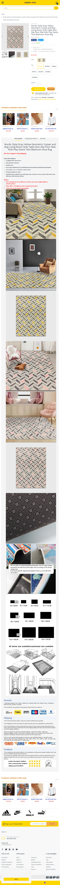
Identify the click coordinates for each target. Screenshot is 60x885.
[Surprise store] (30, 2)
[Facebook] (2, 849)
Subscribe (52, 824)
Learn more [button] (7, 875)
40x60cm (54, 66)
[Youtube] (17, 849)
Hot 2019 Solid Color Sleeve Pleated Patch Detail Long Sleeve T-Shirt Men (51, 128)
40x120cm (47, 66)
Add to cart (39, 89)
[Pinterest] (13, 849)
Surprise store (34, 23)
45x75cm (34, 71)
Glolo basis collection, (44, 51)
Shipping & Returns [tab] (31, 138)
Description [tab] (18, 138)
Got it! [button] (16, 879)
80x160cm (48, 71)
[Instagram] (9, 849)
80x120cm (41, 71)
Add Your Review (35, 37)
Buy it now (51, 89)
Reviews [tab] (43, 138)
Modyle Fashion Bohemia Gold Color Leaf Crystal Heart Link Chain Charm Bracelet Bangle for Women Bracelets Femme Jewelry (37, 128)
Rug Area (52, 51)
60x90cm (40, 66)
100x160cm (35, 77)
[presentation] (56, 109)
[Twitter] (6, 849)
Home (3, 14)
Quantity (33, 82)
